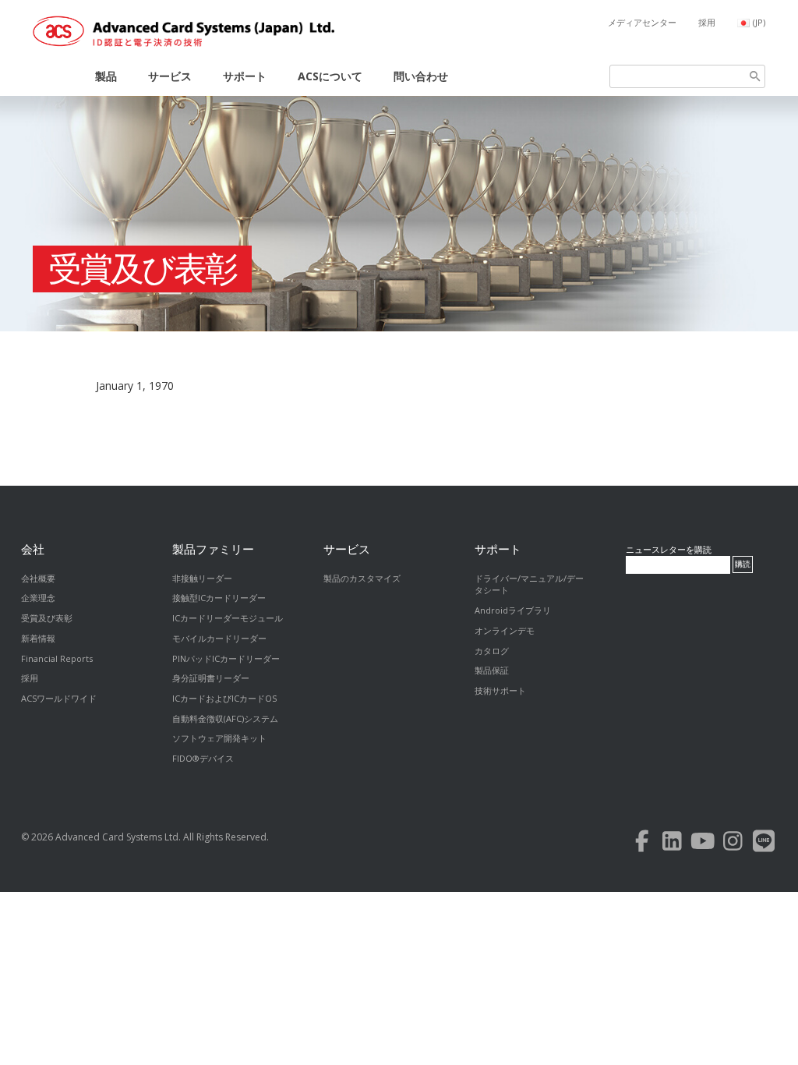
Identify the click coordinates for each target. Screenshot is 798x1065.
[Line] (763, 844)
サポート (245, 76)
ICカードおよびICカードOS (224, 698)
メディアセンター (642, 22)
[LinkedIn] (672, 844)
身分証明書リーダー (210, 678)
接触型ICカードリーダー (219, 597)
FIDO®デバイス (203, 758)
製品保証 (492, 670)
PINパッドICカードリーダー (226, 658)
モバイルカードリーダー (219, 638)
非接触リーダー (202, 578)
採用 (706, 22)
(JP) (759, 22)
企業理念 (38, 597)
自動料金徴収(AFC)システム (225, 718)
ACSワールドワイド (59, 698)
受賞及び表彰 (142, 269)
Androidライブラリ (513, 610)
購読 (742, 564)
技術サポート (500, 690)
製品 (106, 76)
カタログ (492, 650)
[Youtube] (702, 844)
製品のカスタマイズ (362, 578)
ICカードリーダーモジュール (227, 618)
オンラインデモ (505, 630)
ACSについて (330, 76)
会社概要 (38, 578)
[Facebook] (641, 844)
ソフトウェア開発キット (219, 738)
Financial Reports (57, 658)
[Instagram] (733, 844)
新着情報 (38, 638)
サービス (170, 76)
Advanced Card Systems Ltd (116, 837)
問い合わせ (421, 76)
